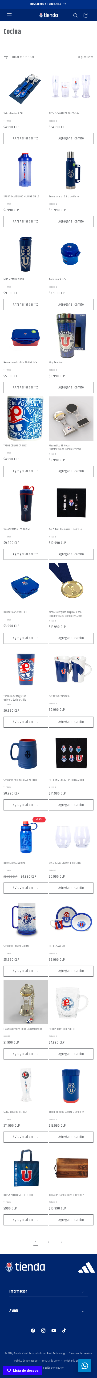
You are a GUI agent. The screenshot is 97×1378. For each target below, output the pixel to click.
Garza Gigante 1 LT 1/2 (15, 1112)
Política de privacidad (75, 1361)
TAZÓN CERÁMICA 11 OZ (15, 446)
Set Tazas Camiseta (59, 696)
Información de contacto (51, 1368)
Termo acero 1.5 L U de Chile (64, 197)
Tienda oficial (21, 1353)
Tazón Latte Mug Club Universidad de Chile (15, 698)
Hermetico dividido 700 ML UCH (20, 363)
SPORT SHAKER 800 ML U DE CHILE (21, 197)
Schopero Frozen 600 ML (16, 946)
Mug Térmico (56, 363)
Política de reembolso (26, 1361)
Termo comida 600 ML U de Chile (66, 1112)
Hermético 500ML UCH (15, 612)
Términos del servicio (80, 1353)
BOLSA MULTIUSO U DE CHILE (19, 1195)
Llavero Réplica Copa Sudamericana (23, 1029)
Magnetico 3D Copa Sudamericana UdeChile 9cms (65, 447)
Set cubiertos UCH (13, 113)
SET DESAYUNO (57, 946)
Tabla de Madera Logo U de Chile (66, 1195)
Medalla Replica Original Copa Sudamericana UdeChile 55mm (65, 614)
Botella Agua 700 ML (14, 863)
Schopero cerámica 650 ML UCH (20, 780)
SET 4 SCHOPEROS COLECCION (64, 113)
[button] (9, 15)
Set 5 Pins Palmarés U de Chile (65, 529)
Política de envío (51, 1361)
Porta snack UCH (57, 279)
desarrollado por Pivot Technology (47, 1353)
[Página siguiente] (61, 1242)
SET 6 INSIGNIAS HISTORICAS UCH (66, 780)
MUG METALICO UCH (14, 279)
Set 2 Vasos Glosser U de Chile (65, 863)
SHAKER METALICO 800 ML (17, 529)
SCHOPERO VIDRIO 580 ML (62, 1029)
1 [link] (35, 1242)
